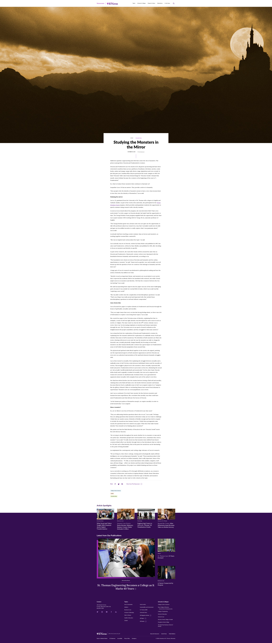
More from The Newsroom (133, 484)
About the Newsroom (154, 633)
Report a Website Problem (102, 638)
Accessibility (119, 638)
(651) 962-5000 (100, 608)
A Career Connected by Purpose (165, 584)
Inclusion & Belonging (129, 612)
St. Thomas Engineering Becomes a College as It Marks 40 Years (125, 587)
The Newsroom (141, 151)
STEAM (126, 620)
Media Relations (172, 633)
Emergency (134, 638)
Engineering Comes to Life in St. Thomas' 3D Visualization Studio (144, 525)
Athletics (126, 607)
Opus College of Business (165, 608)
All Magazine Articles (144, 615)
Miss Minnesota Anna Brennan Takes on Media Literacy (166, 525)
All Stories (142, 621)
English (112, 493)
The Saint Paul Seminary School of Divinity (165, 625)
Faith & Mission (127, 615)
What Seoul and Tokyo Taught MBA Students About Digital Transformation (104, 526)
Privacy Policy (127, 638)
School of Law (161, 616)
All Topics (142, 618)
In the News (167, 3)
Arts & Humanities (128, 604)
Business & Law (127, 609)
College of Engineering (163, 611)
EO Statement (112, 638)
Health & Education (128, 617)
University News (114, 496)
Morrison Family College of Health (165, 619)
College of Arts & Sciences (116, 490)
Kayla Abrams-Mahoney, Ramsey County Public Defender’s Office (125, 526)
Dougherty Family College (163, 622)
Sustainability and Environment (146, 607)
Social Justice (143, 604)
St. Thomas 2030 (143, 609)
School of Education (162, 614)
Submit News (164, 633)
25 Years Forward (166, 557)
